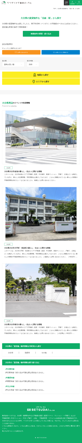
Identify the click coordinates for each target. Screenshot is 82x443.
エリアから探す (42, 81)
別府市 (27, 352)
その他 (44, 352)
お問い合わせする (23, 52)
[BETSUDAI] (41, 408)
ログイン (79, 4)
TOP (54, 8)
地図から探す (43, 74)
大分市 (10, 352)
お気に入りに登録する (61, 52)
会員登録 (72, 4)
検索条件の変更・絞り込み (41, 34)
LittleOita (14, 106)
